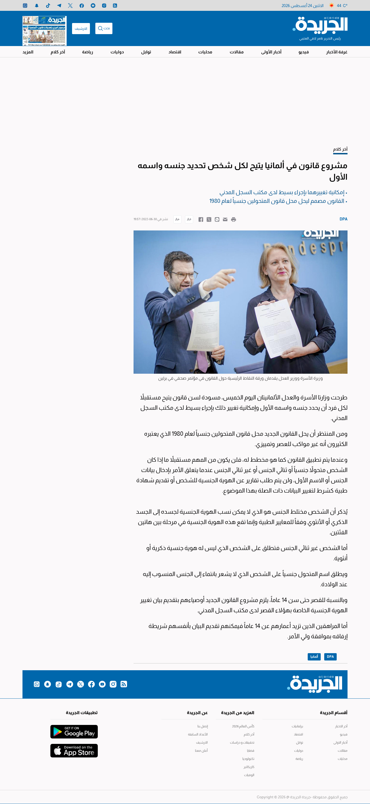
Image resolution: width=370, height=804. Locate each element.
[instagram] (104, 5)
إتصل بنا (202, 726)
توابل (146, 52)
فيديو (303, 52)
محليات (205, 52)
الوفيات (249, 775)
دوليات (117, 52)
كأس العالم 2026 (243, 726)
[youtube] (93, 5)
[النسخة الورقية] (44, 28)
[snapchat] (36, 5)
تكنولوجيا (248, 759)
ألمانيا (314, 657)
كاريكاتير (249, 767)
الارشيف (81, 29)
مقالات (237, 52)
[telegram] (59, 5)
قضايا (250, 751)
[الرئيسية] (320, 25)
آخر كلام (58, 52)
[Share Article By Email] (225, 219)
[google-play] (74, 729)
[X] (70, 5)
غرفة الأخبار (337, 52)
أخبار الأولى (271, 52)
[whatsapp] (25, 5)
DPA (330, 657)
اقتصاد (174, 52)
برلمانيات (297, 726)
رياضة (87, 52)
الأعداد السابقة (198, 734)
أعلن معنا (201, 751)
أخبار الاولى (340, 742)
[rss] (115, 5)
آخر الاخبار (341, 726)
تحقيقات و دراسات (242, 742)
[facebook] (81, 5)
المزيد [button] (27, 52)
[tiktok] (48, 5)
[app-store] (74, 747)
